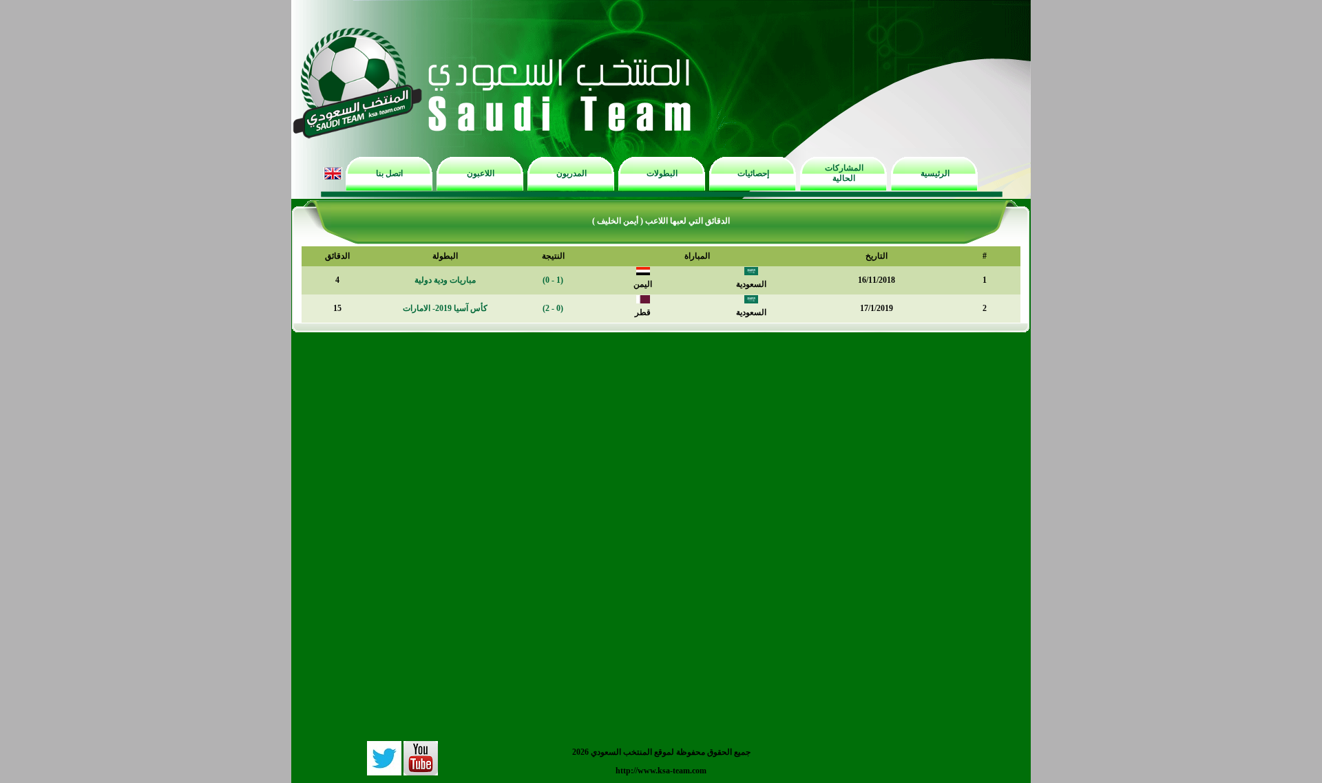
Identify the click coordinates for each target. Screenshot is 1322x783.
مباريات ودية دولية (445, 280)
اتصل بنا (389, 173)
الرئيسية (935, 173)
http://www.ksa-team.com (661, 770)
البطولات (662, 173)
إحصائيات (753, 173)
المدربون (571, 173)
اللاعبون (480, 173)
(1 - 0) (553, 280)
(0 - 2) (553, 308)
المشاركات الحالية (844, 173)
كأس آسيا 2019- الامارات (445, 308)
